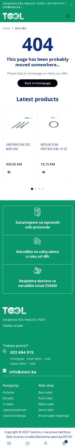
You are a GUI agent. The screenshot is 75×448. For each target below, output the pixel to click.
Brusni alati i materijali (53, 416)
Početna (8, 392)
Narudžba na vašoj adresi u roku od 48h (37, 254)
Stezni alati (45, 410)
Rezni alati (45, 392)
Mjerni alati (46, 404)
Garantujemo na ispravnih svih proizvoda (37, 225)
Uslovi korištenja (14, 416)
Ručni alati (45, 398)
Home (6, 28)
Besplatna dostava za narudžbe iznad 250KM (37, 283)
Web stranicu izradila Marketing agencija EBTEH (39, 437)
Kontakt (8, 398)
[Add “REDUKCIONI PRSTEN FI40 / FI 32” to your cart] (44, 172)
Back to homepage (38, 83)
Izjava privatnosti (14, 410)
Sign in (46, 443)
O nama (8, 404)
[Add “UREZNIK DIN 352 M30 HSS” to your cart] (9, 172)
